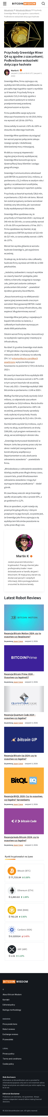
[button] (43, 4)
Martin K (22, 556)
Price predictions (10, 1024)
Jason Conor (18, 641)
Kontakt (6, 1000)
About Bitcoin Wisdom (12, 994)
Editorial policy (9, 1005)
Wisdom (15, 981)
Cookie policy (8, 1064)
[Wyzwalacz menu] (4, 3)
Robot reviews (9, 1029)
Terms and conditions (12, 1059)
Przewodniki (8, 1039)
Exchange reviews (10, 1034)
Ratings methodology (12, 1010)
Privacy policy (8, 1054)
